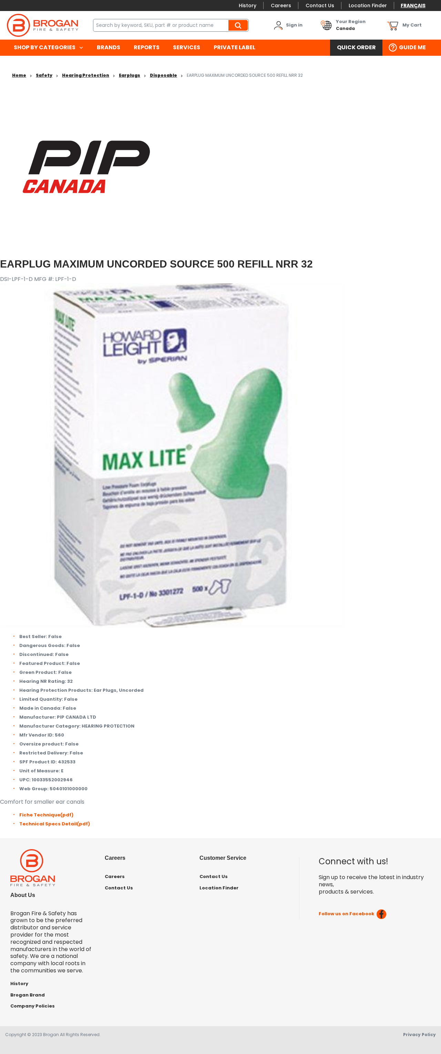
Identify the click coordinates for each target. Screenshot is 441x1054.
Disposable (163, 75)
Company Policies (32, 1006)
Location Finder (368, 5)
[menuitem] (48, 48)
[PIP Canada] (86, 166)
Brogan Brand (27, 995)
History (247, 5)
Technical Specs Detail (54, 824)
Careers (281, 5)
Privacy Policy (419, 1034)
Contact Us (320, 5)
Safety (44, 75)
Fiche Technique (46, 815)
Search (239, 25)
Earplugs (129, 75)
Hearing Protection (85, 75)
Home (19, 75)
